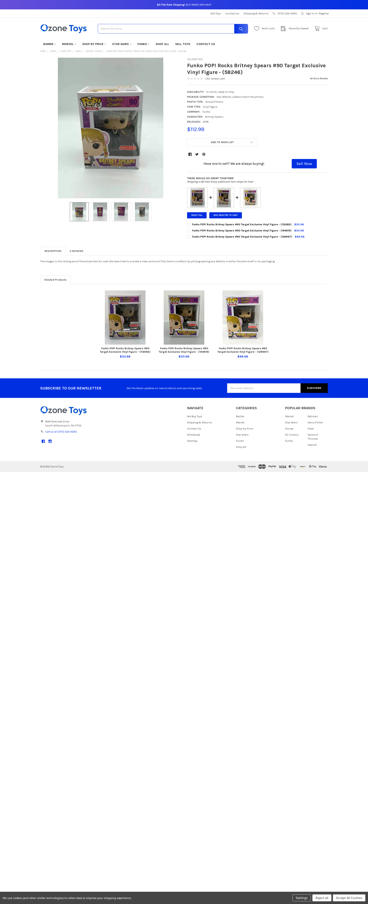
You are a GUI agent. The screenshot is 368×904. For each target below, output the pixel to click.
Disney (289, 428)
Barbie (48, 44)
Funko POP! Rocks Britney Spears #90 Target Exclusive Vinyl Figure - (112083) (125, 350)
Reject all (321, 898)
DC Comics (292, 434)
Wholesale (193, 434)
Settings (302, 898)
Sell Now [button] (304, 163)
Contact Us (232, 13)
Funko (142, 44)
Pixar (311, 428)
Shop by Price (93, 44)
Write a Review (319, 78)
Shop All (162, 44)
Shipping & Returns (256, 13)
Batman (313, 416)
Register (324, 13)
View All (312, 445)
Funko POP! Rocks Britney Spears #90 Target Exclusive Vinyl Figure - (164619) (184, 350)
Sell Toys (215, 13)
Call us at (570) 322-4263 (61, 431)
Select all (196, 215)
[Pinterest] (204, 154)
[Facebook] (190, 154)
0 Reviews (76, 251)
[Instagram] (50, 441)
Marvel (68, 44)
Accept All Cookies (349, 898)
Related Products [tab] (55, 279)
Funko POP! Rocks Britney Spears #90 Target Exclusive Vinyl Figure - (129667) (243, 350)
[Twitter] (197, 154)
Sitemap (192, 441)
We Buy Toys (194, 416)
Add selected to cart (226, 215)
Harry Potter (315, 422)
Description (52, 251)
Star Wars (120, 44)
